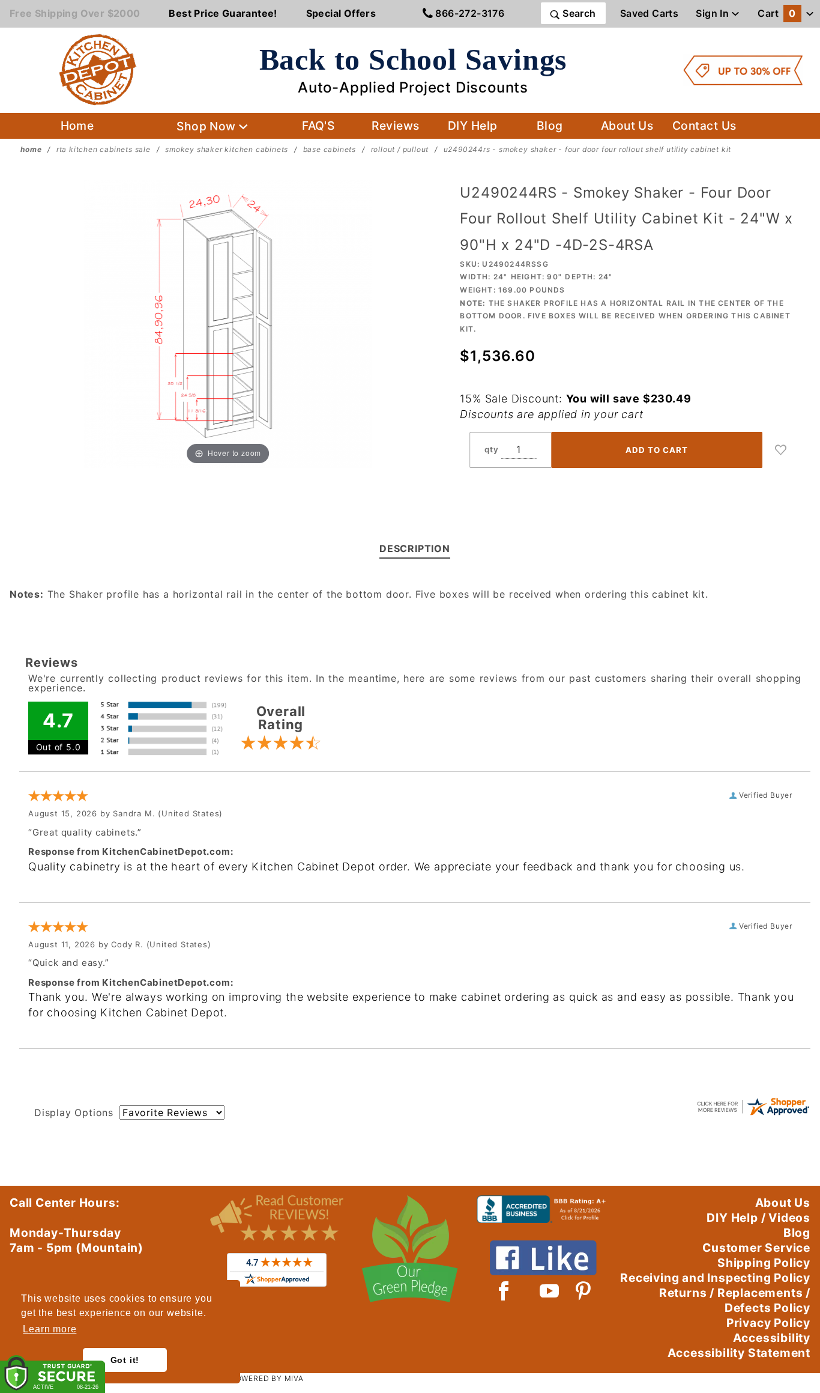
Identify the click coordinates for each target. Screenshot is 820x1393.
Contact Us (704, 125)
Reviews (395, 125)
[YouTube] (550, 1290)
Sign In (713, 13)
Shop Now (207, 126)
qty (491, 449)
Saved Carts (649, 13)
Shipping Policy (763, 1262)
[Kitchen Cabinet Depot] (98, 69)
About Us (627, 125)
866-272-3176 (468, 13)
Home (77, 125)
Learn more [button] (49, 1329)
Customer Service (756, 1247)
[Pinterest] (583, 1290)
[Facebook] (504, 1290)
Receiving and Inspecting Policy (715, 1277)
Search (578, 13)
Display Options (73, 1112)
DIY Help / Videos (758, 1217)
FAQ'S (318, 125)
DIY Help (473, 125)
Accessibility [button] (771, 1338)
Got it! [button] (125, 1360)
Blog (550, 125)
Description (414, 548)
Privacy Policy (768, 1323)
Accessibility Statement (739, 1353)
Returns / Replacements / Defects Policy (734, 1300)
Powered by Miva (267, 1378)
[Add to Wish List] (781, 450)
